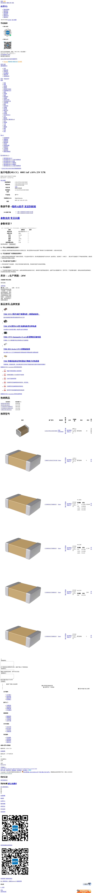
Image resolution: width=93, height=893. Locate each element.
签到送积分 (3, 2)
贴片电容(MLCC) (5, 155)
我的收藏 (5, 12)
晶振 (4, 92)
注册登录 (8, 705)
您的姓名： (4, 668)
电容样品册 (6, 145)
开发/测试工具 (7, 101)
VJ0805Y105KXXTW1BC (51, 460)
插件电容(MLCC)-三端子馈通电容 (12, 165)
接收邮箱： (4, 660)
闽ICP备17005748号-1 (44, 772)
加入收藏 (13, 19)
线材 (4, 128)
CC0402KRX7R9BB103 (7, 406)
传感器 (5, 98)
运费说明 (8, 731)
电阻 (4, 83)
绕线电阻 (10, 61)
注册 (4, 1)
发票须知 (8, 739)
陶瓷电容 (5, 142)
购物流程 (8, 716)
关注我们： (25, 770)
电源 (4, 95)
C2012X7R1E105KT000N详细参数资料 (11, 168)
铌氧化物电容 (6, 151)
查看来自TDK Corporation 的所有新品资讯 (11, 367)
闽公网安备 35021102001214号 (31, 772)
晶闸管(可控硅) (7, 89)
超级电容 (5, 140)
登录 (2, 1)
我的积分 (5, 17)
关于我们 (8, 694)
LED (4, 120)
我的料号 (5, 14)
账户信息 (8, 728)
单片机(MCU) (6, 114)
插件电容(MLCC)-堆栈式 (9, 164)
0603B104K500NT (5, 405)
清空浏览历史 (4, 780)
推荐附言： (4, 673)
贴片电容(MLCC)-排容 (9, 161)
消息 (13, 2)
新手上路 (3, 770)
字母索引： (3, 767)
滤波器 (5, 86)
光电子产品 (6, 99)
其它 (4, 131)
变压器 (5, 108)
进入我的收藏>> (5, 786)
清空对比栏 (3, 891)
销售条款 (8, 740)
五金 (4, 129)
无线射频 (5, 102)
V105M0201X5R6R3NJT (7, 408)
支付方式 (8, 726)
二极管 (5, 111)
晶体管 (5, 87)
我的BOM (6, 15)
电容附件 (5, 147)
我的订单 (9, 2)
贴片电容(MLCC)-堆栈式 (9, 162)
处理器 (5, 113)
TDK (16, 186)
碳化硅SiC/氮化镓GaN (9, 119)
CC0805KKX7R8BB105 (51, 504)
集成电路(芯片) (7, 90)
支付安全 (8, 729)
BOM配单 (6, 73)
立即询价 (3, 285)
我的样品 (5, 11)
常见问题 (15, 218)
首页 (4, 68)
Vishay (59, 460)
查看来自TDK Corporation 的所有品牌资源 (11, 394)
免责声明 (8, 770)
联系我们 (8, 699)
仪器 (4, 125)
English (9, 19)
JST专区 (20, 61)
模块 (4, 104)
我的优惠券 (6, 9)
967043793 (3, 764)
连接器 (5, 93)
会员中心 (4, 6)
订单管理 (8, 719)
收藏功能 (8, 708)
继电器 (5, 118)
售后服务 (8, 737)
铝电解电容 (6, 137)
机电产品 (5, 105)
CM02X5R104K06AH (6, 409)
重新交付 (8, 742)
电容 (2, 80)
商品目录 (5, 70)
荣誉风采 (8, 696)
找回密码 (8, 707)
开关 (4, 116)
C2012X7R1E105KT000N (51, 430)
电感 (4, 84)
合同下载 (8, 720)
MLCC (2, 135)
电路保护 (5, 96)
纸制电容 (5, 150)
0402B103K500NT (5, 403)
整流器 (5, 122)
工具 (4, 123)
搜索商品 (8, 717)
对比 (2, 890)
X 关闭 (2, 887)
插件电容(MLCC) (7, 158)
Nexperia (5, 61)
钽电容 (5, 144)
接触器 (5, 126)
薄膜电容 (5, 139)
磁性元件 (5, 110)
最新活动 (15, 61)
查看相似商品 (12, 244)
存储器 (5, 107)
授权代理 (5, 74)
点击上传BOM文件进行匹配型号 (9, 59)
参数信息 (5, 218)
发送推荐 (3, 681)
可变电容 (5, 148)
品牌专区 (5, 71)
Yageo (59, 504)
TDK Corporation (60, 431)
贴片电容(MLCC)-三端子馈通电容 (12, 159)
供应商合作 (6, 76)
